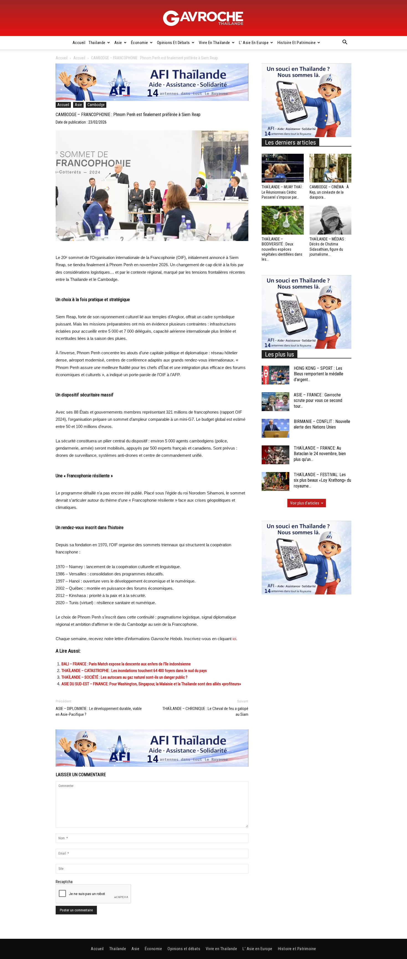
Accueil (79, 42)
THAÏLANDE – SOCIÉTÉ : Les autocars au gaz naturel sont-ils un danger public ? (124, 677)
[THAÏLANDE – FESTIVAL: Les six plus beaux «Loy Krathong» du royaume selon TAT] (275, 481)
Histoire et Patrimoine (296, 42)
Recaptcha (64, 881)
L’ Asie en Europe (254, 42)
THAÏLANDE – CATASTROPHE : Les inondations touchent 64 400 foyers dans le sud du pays (134, 670)
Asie (118, 42)
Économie (139, 42)
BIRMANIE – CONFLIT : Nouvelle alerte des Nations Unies (322, 424)
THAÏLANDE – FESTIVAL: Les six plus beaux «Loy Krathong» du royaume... (322, 480)
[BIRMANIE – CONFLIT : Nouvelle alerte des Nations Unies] (275, 428)
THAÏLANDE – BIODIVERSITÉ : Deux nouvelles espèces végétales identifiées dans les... (282, 249)
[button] (344, 43)
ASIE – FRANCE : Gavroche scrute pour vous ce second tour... (318, 400)
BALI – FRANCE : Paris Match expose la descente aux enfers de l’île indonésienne (126, 663)
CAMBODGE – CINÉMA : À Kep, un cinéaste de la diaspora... (329, 192)
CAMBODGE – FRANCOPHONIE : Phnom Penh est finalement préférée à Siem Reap (128, 114)
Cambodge (96, 104)
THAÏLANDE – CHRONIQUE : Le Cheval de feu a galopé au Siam (205, 711)
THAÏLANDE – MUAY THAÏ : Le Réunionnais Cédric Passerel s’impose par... (282, 192)
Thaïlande (97, 42)
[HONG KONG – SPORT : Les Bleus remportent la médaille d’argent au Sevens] (275, 375)
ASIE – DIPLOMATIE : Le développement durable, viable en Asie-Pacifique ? (99, 711)
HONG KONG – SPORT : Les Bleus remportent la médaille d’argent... (318, 374)
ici (234, 638)
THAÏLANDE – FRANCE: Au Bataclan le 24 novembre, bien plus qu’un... (320, 453)
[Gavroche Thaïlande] (203, 18)
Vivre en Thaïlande (214, 42)
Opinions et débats (173, 42)
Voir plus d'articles (304, 503)
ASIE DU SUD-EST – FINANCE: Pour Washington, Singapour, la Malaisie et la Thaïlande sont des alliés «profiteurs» (151, 683)
